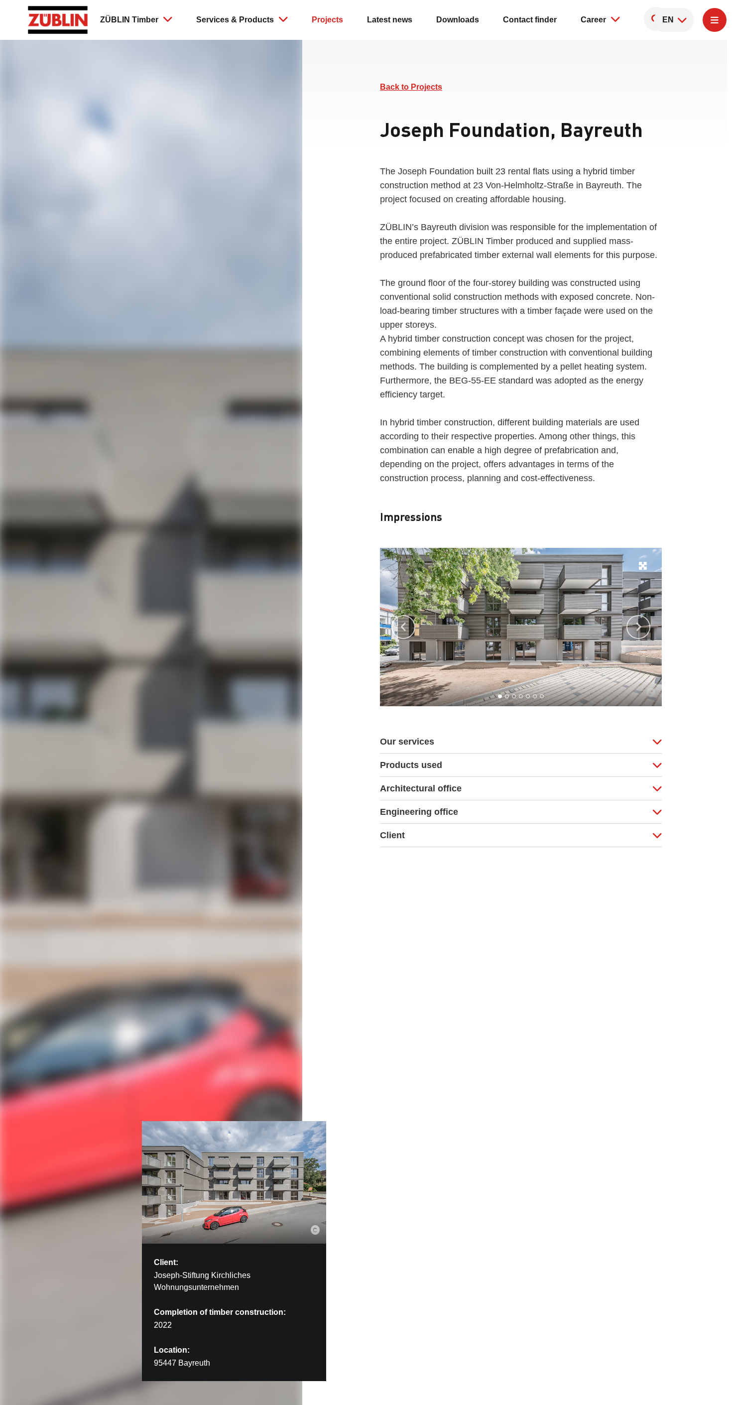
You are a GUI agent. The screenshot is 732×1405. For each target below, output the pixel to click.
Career (593, 19)
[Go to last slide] (403, 627)
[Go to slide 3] (514, 696)
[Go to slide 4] (521, 696)
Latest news (389, 19)
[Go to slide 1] (500, 696)
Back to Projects (411, 87)
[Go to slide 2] (507, 696)
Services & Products (235, 19)
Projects (327, 19)
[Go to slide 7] (542, 696)
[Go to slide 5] (528, 696)
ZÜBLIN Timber (129, 19)
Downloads (457, 19)
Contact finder (530, 19)
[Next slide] (638, 627)
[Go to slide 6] (535, 696)
